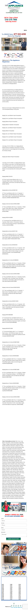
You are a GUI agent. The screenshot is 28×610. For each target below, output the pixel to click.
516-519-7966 (11, 19)
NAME (2, 518)
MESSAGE (3, 532)
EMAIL (2, 527)
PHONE (2, 523)
